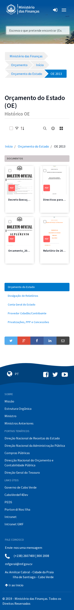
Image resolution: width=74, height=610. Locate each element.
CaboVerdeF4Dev (16, 495)
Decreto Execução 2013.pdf (25, 199)
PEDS (8, 502)
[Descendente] (23, 128)
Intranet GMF (14, 524)
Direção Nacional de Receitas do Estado (32, 438)
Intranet (11, 517)
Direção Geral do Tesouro (22, 472)
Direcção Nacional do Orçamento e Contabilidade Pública (29, 462)
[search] (45, 128)
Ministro (10, 416)
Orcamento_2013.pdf (21, 250)
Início (9, 146)
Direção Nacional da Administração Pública (35, 445)
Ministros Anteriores (19, 423)
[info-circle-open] (53, 128)
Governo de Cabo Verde (21, 487)
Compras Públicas (17, 453)
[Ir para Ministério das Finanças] (23, 9)
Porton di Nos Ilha (17, 509)
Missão (9, 401)
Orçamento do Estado (33, 146)
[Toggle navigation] (45, 10)
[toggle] (17, 128)
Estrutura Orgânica (18, 409)
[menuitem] (37, 287)
